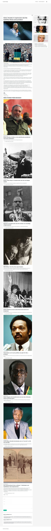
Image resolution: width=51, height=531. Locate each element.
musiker (35, 22)
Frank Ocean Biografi (37, 15)
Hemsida (36, 1)
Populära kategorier (41, 1)
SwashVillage (5, 1)
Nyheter (7, 16)
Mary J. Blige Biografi (37, 34)
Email (4, 501)
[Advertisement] (25, 8)
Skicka (5, 510)
